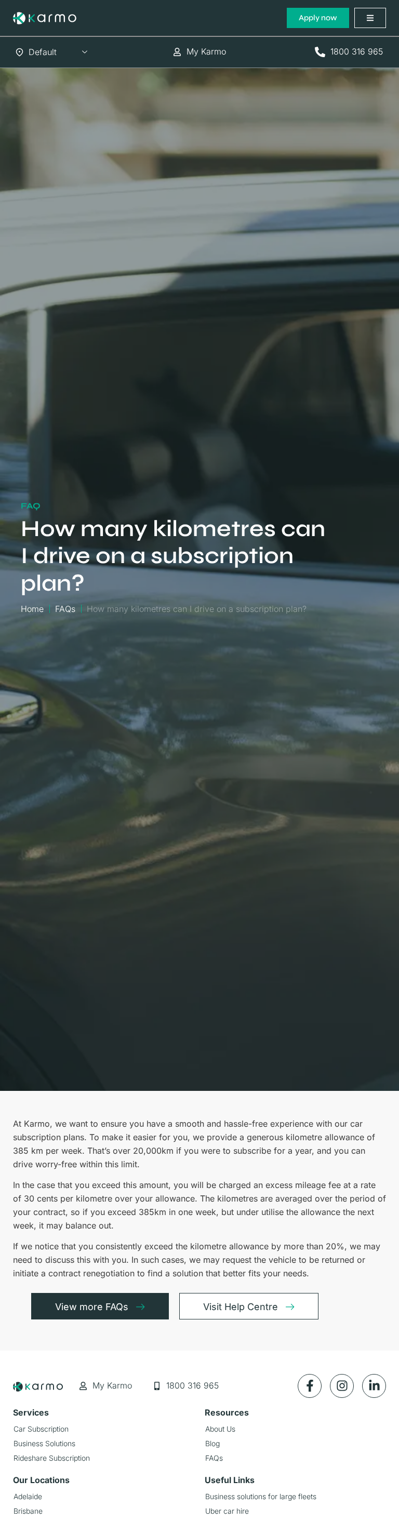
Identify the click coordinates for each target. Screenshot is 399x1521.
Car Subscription (41, 1428)
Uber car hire (227, 1510)
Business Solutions (44, 1443)
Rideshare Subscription (52, 1457)
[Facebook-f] (310, 1386)
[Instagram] (342, 1386)
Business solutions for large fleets (260, 1496)
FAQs (214, 1457)
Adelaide (28, 1496)
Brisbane (28, 1510)
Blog (212, 1443)
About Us (220, 1428)
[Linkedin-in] (374, 1386)
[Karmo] (45, 18)
